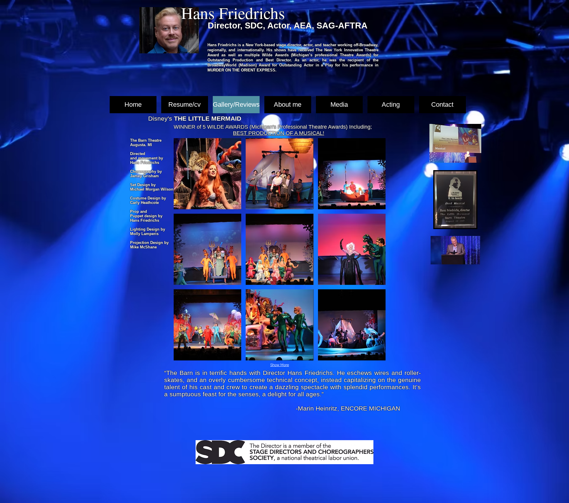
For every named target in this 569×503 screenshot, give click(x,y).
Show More (279, 365)
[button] (207, 173)
